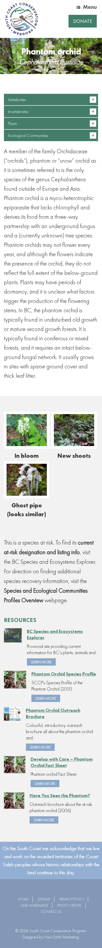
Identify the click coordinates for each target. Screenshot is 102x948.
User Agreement (34, 905)
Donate (82, 21)
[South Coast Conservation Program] (21, 19)
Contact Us (51, 911)
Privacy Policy (71, 899)
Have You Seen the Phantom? (60, 795)
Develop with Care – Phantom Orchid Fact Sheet (62, 762)
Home (23, 899)
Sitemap (44, 899)
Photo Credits (69, 905)
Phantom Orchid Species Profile (63, 674)
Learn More (41, 662)
